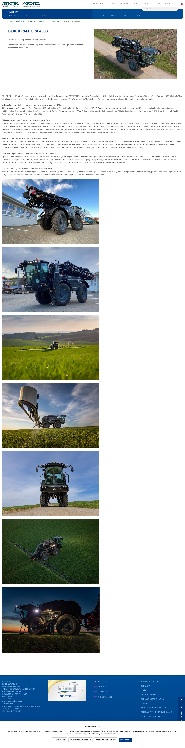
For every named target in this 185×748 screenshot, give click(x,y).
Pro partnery (170, 4)
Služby (114, 15)
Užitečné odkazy (148, 694)
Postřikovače (8, 703)
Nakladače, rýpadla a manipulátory (18, 689)
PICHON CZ (102, 686)
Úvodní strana (98, 4)
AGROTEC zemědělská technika (21, 21)
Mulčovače (7, 696)
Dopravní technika (10, 708)
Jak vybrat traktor (152, 4)
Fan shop (124, 4)
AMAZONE (55, 21)
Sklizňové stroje (9, 684)
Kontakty (145, 686)
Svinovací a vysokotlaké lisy (15, 686)
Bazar (135, 4)
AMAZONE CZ (103, 681)
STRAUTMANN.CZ (105, 697)
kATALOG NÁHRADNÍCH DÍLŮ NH (154, 707)
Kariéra (127, 15)
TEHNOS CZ (102, 692)
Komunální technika (11, 711)
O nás (112, 4)
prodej (102, 15)
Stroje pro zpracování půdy (14, 694)
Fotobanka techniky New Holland (156, 712)
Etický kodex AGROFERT (151, 716)
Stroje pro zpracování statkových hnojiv (21, 706)
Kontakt (141, 15)
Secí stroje (7, 699)
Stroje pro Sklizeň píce (12, 691)
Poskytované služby (150, 681)
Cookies (144, 703)
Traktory (6, 681)
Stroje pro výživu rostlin (13, 701)
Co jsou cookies (59, 739)
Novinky (42, 21)
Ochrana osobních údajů (152, 699)
